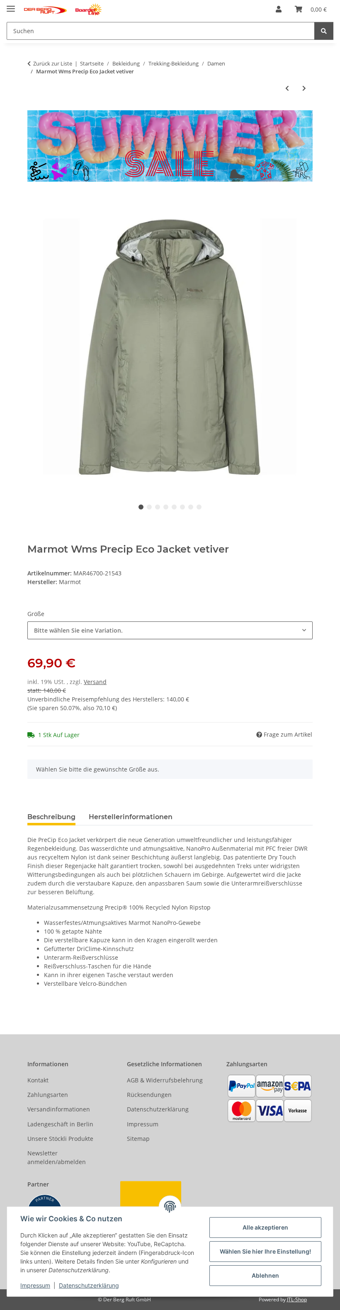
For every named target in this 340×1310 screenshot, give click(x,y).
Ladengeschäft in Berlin (60, 1124)
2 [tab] (149, 507)
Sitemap (138, 1139)
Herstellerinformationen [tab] (130, 817)
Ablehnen (265, 1275)
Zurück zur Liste (52, 63)
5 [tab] (174, 507)
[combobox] (170, 630)
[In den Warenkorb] (34, 199)
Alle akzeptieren (265, 1227)
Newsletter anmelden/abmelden (56, 1157)
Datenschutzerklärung (89, 1285)
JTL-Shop (297, 1299)
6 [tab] (182, 507)
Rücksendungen (149, 1095)
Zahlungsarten (47, 1095)
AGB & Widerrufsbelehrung (165, 1080)
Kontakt (38, 1080)
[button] (278, 9)
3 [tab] (157, 507)
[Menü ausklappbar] (11, 5)
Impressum (35, 1285)
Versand (95, 682)
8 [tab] (199, 507)
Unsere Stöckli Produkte (60, 1139)
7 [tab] (190, 507)
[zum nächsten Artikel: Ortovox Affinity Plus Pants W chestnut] (304, 88)
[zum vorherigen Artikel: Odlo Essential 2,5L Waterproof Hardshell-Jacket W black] (287, 88)
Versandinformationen (58, 1109)
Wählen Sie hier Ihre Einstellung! (265, 1251)
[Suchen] (323, 31)
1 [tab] (140, 507)
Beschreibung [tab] (51, 817)
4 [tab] (165, 507)
